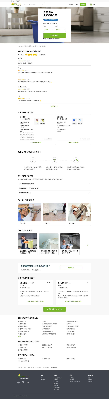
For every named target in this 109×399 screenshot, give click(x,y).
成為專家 (83, 4)
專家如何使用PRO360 (75, 381)
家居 (25, 367)
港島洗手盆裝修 (23, 326)
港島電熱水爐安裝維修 (25, 329)
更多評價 (54, 106)
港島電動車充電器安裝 (49, 334)
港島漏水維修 (42, 46)
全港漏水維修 (46, 367)
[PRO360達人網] (18, 383)
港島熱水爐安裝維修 (73, 326)
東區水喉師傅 (71, 345)
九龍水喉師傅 (46, 358)
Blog (42, 378)
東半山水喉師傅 (71, 347)
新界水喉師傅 (71, 358)
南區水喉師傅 (22, 347)
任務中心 (72, 378)
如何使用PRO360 (58, 378)
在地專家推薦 (57, 387)
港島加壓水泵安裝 (23, 331)
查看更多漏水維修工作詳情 (36, 301)
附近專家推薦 (27, 46)
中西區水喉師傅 (23, 345)
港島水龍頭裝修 (47, 326)
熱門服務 (56, 379)
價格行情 (56, 383)
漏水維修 (35, 46)
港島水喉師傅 (22, 358)
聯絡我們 (43, 379)
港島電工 (45, 321)
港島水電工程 (22, 321)
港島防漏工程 (71, 329)
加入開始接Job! (56, 38)
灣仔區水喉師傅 (47, 345)
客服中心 (90, 378)
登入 (94, 4)
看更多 (19, 336)
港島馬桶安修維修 (72, 321)
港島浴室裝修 (71, 331)
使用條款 (90, 379)
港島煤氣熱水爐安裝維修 (49, 324)
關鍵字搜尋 (56, 389)
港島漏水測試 (22, 334)
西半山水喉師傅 (23, 350)
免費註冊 (71, 268)
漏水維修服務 (37, 367)
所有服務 (56, 381)
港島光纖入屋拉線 (47, 331)
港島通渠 (69, 324)
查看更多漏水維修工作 (54, 309)
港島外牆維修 (71, 334)
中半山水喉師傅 (47, 347)
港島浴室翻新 (46, 329)
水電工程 (30, 367)
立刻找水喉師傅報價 (35, 142)
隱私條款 (90, 381)
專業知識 (56, 385)
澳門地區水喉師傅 (23, 361)
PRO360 (20, 46)
